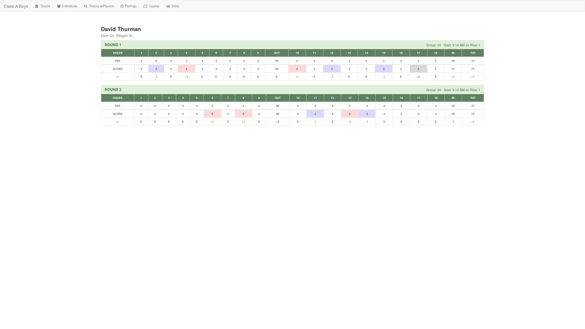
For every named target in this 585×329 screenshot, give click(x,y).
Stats (175, 6)
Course (154, 6)
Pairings (130, 6)
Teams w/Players (101, 6)
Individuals (69, 6)
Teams (45, 6)
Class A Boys (16, 6)
